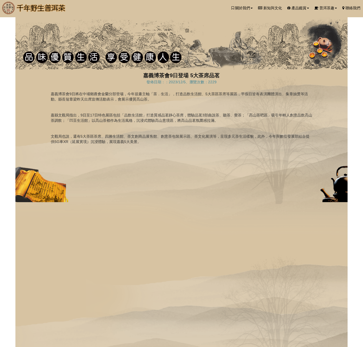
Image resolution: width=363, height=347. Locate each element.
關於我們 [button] (242, 8)
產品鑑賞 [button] (298, 8)
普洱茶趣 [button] (326, 8)
